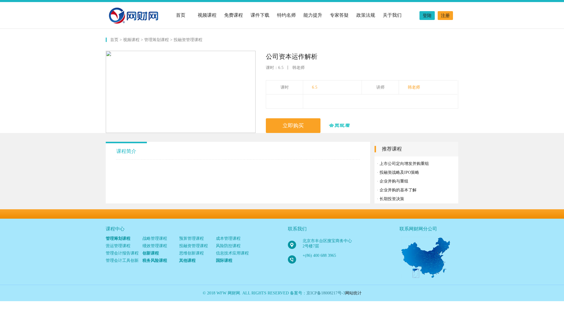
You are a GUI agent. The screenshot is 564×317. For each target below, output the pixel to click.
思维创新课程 (191, 253)
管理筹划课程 (156, 40)
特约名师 (286, 15)
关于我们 (392, 15)
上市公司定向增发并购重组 (404, 163)
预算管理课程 (191, 238)
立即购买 (293, 126)
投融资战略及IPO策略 (399, 172)
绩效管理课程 (154, 246)
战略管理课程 (154, 238)
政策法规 (365, 15)
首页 (180, 15)
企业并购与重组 (394, 181)
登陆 (427, 15)
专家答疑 (339, 15)
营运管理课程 (118, 246)
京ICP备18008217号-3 (325, 293)
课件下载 (260, 15)
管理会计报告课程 (122, 253)
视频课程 (207, 15)
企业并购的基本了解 (398, 190)
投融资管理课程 (188, 40)
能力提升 (312, 15)
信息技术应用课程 (232, 253)
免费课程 (233, 15)
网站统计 (353, 293)
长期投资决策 (392, 199)
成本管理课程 (228, 238)
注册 (445, 15)
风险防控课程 (228, 246)
